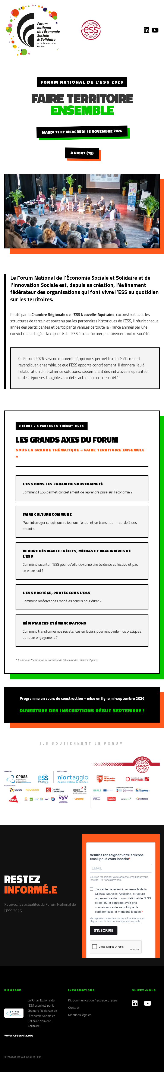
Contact (73, 1007)
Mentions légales (79, 1015)
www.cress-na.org (18, 1035)
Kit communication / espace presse (92, 1000)
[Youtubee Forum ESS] (155, 30)
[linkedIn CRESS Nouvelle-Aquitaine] (146, 30)
